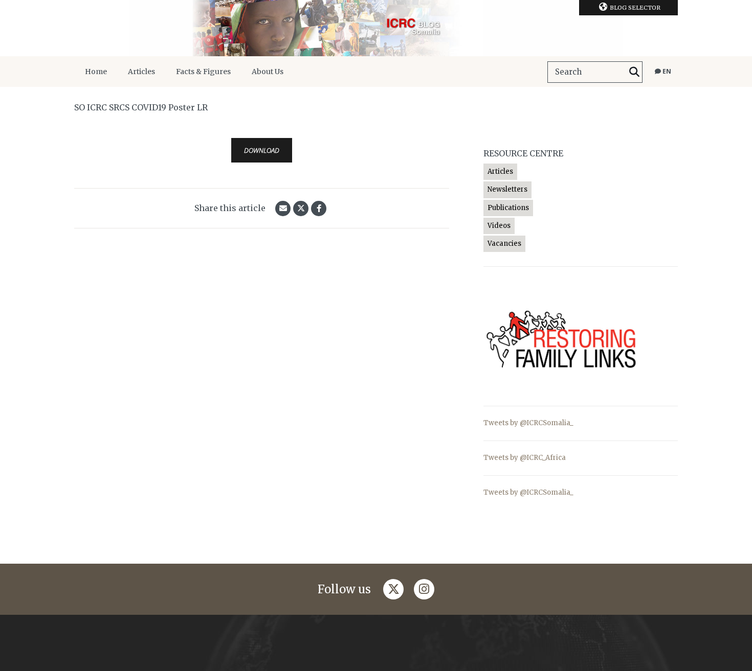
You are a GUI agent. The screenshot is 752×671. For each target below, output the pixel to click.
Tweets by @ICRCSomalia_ (528, 423)
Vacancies (504, 243)
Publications (508, 207)
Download (261, 150)
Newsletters (507, 189)
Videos (499, 225)
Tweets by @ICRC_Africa (524, 457)
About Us (267, 71)
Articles (141, 71)
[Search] (634, 72)
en (666, 71)
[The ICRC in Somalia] (376, 28)
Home (96, 71)
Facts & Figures (203, 71)
